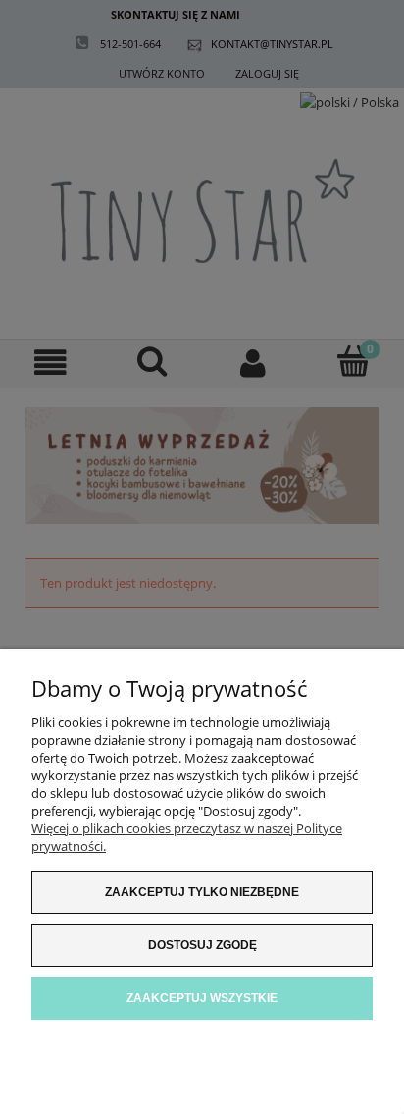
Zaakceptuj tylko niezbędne (202, 892)
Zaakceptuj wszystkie (202, 998)
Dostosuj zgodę (202, 945)
